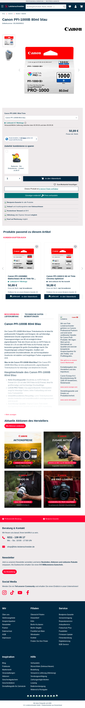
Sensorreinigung (65, 618)
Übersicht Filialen (37, 614)
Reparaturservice (65, 621)
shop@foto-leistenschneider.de (21, 547)
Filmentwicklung (65, 638)
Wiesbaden (35, 634)
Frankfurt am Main (38, 631)
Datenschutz (7, 631)
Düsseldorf (35, 618)
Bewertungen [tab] (31, 316)
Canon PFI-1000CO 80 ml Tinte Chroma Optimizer (60, 277)
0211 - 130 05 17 (16, 537)
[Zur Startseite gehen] (14, 6)
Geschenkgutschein (10, 680)
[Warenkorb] (81, 6)
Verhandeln (35, 663)
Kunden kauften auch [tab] (14, 237)
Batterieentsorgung (38, 686)
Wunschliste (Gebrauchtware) (42, 666)
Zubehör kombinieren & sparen (19, 146)
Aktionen (5, 676)
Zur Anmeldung (9, 572)
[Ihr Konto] (75, 6)
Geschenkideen (8, 683)
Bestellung (35, 670)
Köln (32, 621)
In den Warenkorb (53, 178)
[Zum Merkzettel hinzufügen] (37, 246)
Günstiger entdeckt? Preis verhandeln (41, 195)
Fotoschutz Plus (65, 628)
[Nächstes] (78, 70)
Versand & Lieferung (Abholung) (43, 673)
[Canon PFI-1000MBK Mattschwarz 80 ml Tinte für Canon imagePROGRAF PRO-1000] (23, 258)
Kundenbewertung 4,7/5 (52, 1)
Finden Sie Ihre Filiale (39, 641)
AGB (4, 634)
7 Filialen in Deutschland (33, 1)
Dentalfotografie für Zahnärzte (14, 686)
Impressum (6, 638)
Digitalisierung (64, 641)
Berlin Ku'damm (37, 624)
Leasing (34, 683)
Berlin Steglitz (36, 628)
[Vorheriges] (19, 70)
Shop (3, 13)
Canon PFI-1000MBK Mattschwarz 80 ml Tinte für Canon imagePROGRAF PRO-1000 (22, 277)
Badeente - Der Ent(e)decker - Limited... (16, 167)
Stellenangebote (8, 618)
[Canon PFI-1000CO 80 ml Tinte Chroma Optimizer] (61, 258)
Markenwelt (6, 670)
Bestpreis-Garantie (11, 519)
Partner (5, 628)
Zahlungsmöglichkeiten (40, 680)
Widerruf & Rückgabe (39, 690)
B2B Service (64, 644)
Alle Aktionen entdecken (15, 426)
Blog (4, 663)
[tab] (11, 314)
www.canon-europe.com (68, 387)
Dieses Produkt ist (41, 189)
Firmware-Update (66, 634)
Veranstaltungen (8, 673)
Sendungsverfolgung (39, 676)
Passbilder (63, 631)
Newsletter (6, 624)
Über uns (5, 614)
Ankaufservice (64, 624)
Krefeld (33, 638)
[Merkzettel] (70, 6)
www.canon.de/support (68, 400)
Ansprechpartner (8, 621)
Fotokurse (6, 666)
